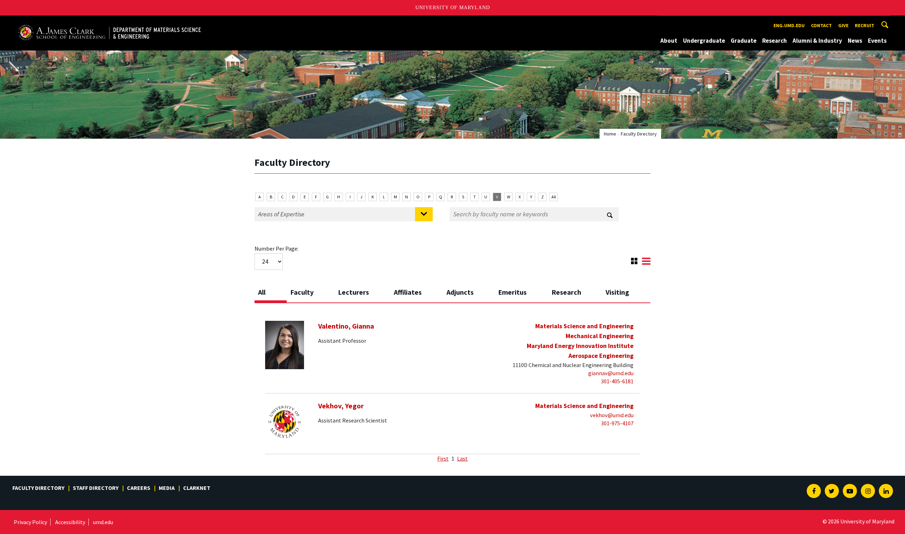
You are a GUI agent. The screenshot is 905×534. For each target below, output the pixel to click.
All (553, 196)
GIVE (843, 25)
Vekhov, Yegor (341, 405)
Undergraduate (704, 40)
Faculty (302, 292)
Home (610, 134)
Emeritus (512, 292)
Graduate (744, 40)
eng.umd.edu (789, 25)
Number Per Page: (276, 248)
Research (774, 40)
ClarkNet (196, 487)
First (443, 458)
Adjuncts (460, 292)
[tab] (271, 290)
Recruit (864, 25)
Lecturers (353, 292)
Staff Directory (95, 487)
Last (462, 458)
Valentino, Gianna (346, 326)
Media (167, 487)
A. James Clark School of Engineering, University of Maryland (98, 22)
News (855, 40)
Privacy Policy (30, 522)
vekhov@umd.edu (612, 415)
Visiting (617, 292)
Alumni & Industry (817, 40)
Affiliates (408, 292)
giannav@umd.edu (611, 373)
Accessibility (70, 522)
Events (877, 40)
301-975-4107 (617, 423)
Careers (138, 487)
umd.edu (103, 522)
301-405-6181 (617, 381)
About (668, 40)
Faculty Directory (38, 487)
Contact (821, 25)
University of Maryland (452, 7)
